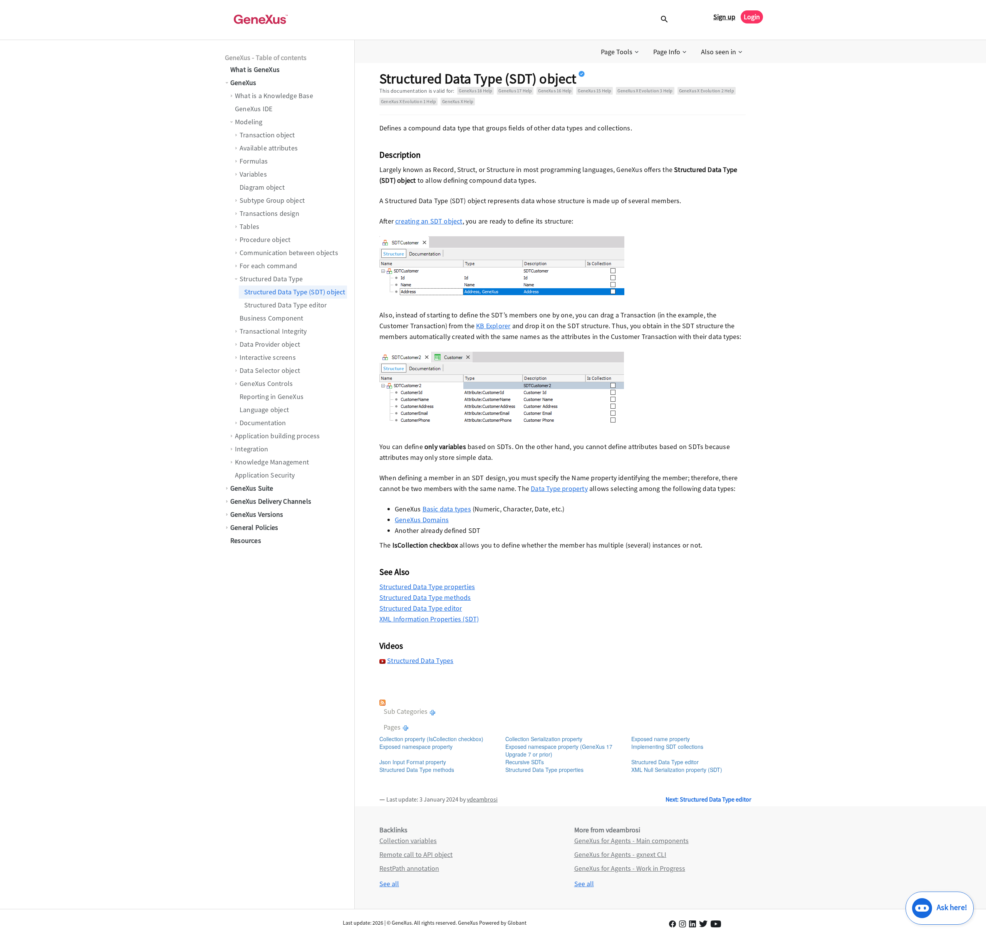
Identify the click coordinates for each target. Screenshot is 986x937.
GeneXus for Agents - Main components (631, 840)
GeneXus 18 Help (475, 91)
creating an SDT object (428, 221)
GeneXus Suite (251, 488)
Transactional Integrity (273, 331)
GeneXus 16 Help (555, 91)
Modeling (249, 121)
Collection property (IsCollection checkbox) (431, 739)
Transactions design (269, 213)
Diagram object (262, 187)
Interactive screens (268, 357)
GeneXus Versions (256, 514)
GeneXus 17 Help (515, 91)
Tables (249, 226)
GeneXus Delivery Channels (270, 501)
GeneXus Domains (422, 519)
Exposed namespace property (416, 746)
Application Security (265, 475)
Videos (391, 645)
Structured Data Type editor (285, 305)
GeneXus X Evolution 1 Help (408, 101)
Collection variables (408, 840)
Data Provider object (270, 344)
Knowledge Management (272, 462)
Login (752, 16)
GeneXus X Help (457, 101)
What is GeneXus (255, 69)
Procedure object (265, 239)
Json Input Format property (412, 762)
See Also (394, 571)
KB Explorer (493, 325)
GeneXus (243, 82)
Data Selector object (270, 370)
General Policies (254, 527)
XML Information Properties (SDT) (429, 619)
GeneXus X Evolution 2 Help (706, 91)
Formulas (254, 161)
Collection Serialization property (543, 739)
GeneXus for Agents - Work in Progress (629, 868)
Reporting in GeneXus (272, 396)
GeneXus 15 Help (594, 91)
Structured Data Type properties (427, 586)
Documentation (263, 422)
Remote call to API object (416, 854)
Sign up (724, 16)
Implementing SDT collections (667, 746)
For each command (268, 265)
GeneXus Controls (266, 383)
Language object (264, 409)
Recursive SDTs (524, 762)
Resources (245, 540)
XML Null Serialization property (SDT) (676, 769)
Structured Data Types (420, 660)
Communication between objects (289, 252)
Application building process (277, 435)
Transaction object (267, 134)
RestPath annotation (409, 868)
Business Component (272, 318)
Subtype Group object (272, 200)
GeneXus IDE (253, 108)
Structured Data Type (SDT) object (294, 291)
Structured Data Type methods (425, 597)
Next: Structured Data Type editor (708, 799)
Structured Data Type (271, 278)
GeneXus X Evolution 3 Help (644, 91)
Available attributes (269, 148)
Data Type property (559, 488)
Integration (251, 448)
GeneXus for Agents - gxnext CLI (620, 854)
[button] (620, 52)
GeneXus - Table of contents (266, 57)
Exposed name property (660, 739)
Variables (253, 174)
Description (400, 154)
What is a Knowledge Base (274, 95)
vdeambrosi (482, 799)
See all (389, 883)
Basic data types (447, 508)
